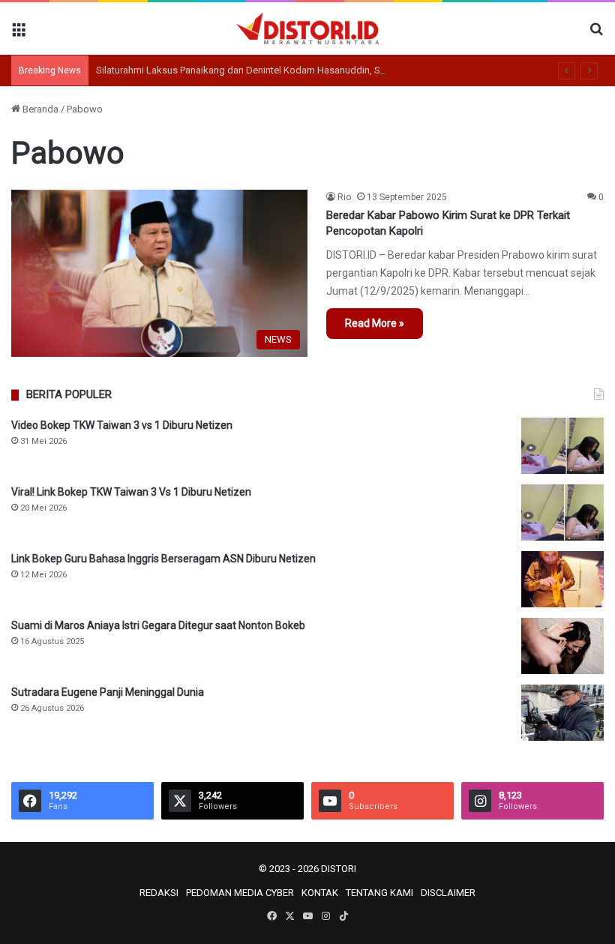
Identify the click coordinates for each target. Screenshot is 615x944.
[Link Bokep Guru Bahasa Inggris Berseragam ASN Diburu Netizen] (562, 579)
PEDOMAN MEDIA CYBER (240, 892)
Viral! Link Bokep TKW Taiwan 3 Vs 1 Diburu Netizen (131, 492)
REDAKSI (159, 892)
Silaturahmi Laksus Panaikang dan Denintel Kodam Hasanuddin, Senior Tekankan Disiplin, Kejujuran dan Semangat (343, 70)
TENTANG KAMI (379, 892)
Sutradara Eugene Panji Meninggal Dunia (107, 692)
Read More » (374, 323)
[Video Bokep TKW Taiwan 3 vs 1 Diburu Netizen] (562, 446)
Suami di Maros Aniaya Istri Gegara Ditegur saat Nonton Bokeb (158, 625)
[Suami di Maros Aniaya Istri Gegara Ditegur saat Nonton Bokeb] (562, 646)
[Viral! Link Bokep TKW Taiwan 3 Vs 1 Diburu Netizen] (562, 512)
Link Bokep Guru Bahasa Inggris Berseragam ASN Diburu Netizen (163, 559)
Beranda (39, 109)
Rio (344, 197)
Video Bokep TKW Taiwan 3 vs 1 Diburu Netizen (121, 425)
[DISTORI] (307, 28)
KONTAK (320, 892)
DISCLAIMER (448, 892)
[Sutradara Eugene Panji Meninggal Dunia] (562, 713)
